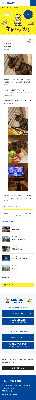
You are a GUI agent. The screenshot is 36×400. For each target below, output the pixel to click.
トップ (4, 7)
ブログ (10, 7)
